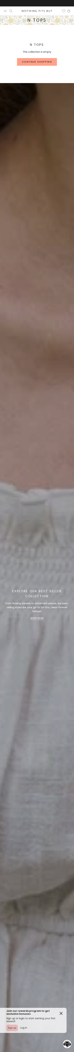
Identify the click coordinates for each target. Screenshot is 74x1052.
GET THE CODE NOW (37, 1001)
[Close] (68, 945)
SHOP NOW (37, 618)
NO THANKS (37, 1015)
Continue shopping (37, 61)
